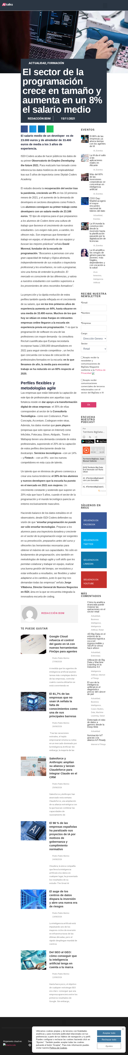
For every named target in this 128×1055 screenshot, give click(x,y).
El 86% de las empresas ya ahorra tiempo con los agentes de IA (98, 141)
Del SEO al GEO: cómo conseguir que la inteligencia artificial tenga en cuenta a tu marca (63, 960)
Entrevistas (95, 656)
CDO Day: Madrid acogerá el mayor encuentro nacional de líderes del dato (98, 204)
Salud (102, 716)
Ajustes (109, 1046)
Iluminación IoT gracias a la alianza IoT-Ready (96, 737)
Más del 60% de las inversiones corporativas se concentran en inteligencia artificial (97, 182)
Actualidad (37, 63)
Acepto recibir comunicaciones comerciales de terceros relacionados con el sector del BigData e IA (93, 386)
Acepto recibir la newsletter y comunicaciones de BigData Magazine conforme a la (93, 365)
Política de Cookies (58, 1048)
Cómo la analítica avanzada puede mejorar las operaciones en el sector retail (96, 607)
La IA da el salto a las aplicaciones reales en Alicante (98, 160)
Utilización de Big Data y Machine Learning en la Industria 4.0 (96, 663)
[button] (105, 5)
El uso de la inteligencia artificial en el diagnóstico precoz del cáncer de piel (96, 688)
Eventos (99, 151)
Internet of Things (98, 744)
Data (93, 712)
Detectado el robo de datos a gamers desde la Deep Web (96, 723)
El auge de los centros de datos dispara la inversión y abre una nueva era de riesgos (63, 899)
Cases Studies (97, 709)
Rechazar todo (109, 1039)
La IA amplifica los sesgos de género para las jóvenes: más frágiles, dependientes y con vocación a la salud (97, 259)
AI (94, 151)
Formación (55, 63)
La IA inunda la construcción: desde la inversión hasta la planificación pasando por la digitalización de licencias (98, 232)
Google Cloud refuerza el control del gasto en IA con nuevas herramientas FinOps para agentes (63, 644)
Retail (101, 630)
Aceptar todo (109, 1033)
